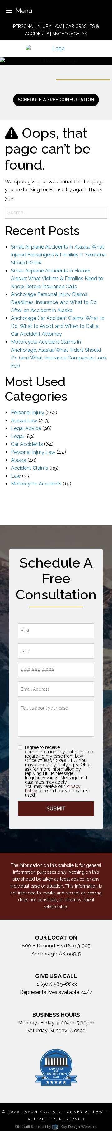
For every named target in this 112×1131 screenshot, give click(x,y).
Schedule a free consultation (56, 99)
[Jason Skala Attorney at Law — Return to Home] (56, 48)
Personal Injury (27, 412)
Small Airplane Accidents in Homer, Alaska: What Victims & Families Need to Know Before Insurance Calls (57, 278)
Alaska (18, 460)
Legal (17, 436)
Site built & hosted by (56, 1126)
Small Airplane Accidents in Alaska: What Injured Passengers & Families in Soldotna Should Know (58, 255)
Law (16, 476)
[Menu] (9, 10)
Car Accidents (27, 444)
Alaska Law (24, 421)
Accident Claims (29, 468)
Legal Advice (26, 428)
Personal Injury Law (33, 452)
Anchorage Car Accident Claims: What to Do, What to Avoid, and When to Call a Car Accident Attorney (58, 326)
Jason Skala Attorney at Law (63, 1112)
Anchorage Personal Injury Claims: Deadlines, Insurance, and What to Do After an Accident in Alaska (54, 302)
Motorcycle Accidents (36, 484)
